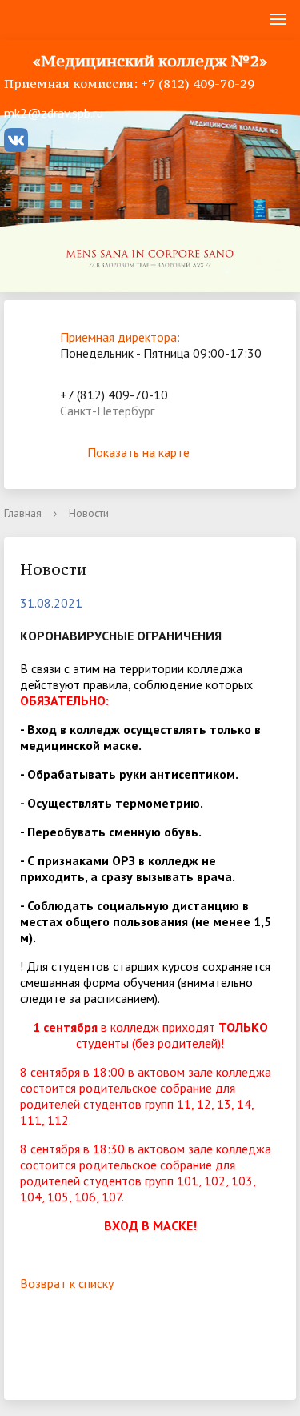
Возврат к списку (67, 1283)
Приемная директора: (120, 337)
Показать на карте (138, 452)
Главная (23, 513)
